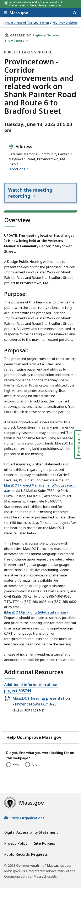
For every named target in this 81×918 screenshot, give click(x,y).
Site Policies (44, 843)
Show (14, 40)
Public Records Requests (26, 854)
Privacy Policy (15, 843)
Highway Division (65, 22)
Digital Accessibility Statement (31, 832)
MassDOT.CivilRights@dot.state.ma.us (36, 612)
